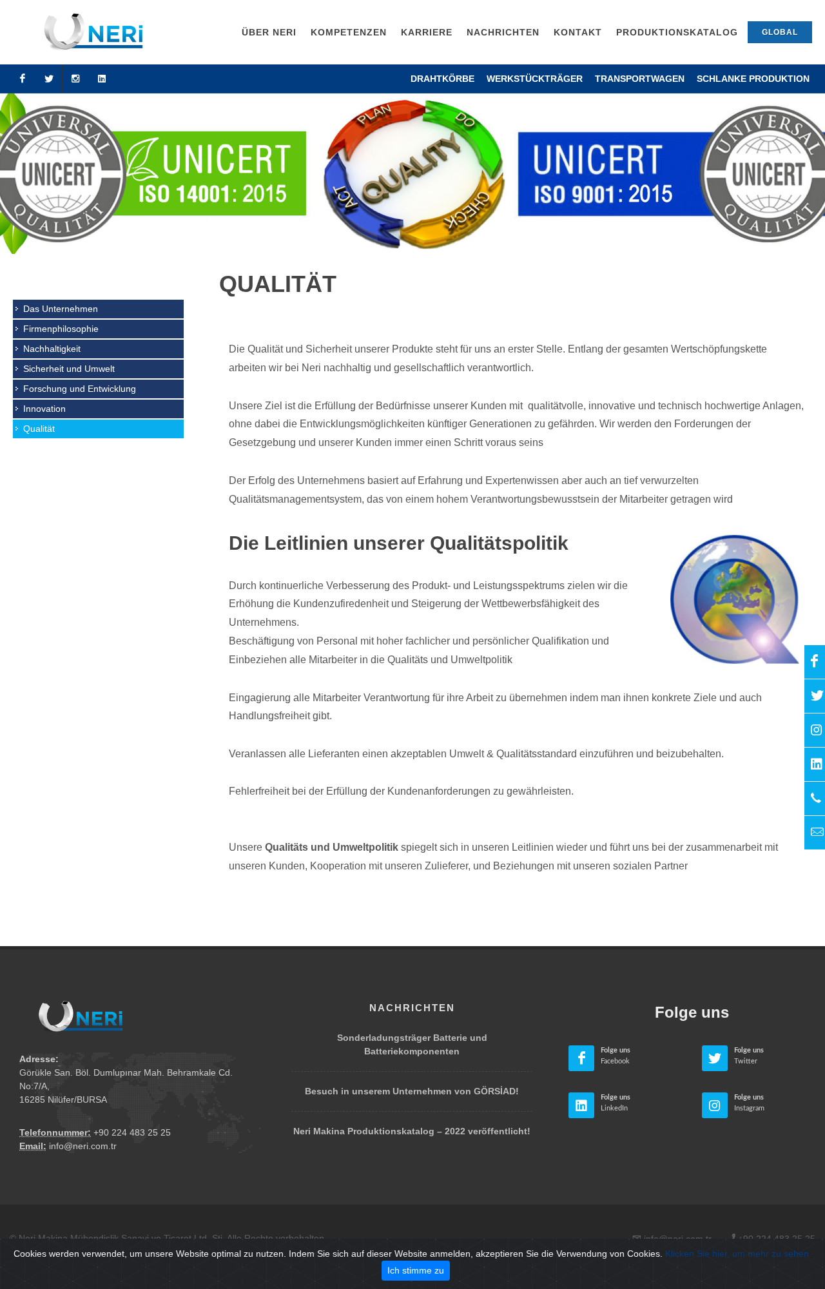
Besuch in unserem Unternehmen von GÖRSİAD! (412, 1091)
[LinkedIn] (102, 78)
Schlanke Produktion (753, 78)
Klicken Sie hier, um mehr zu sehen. (738, 1253)
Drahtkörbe (442, 78)
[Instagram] (75, 78)
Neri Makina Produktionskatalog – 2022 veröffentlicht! (411, 1131)
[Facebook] (22, 78)
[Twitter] (49, 78)
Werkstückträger (535, 78)
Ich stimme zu (415, 1270)
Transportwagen (639, 78)
